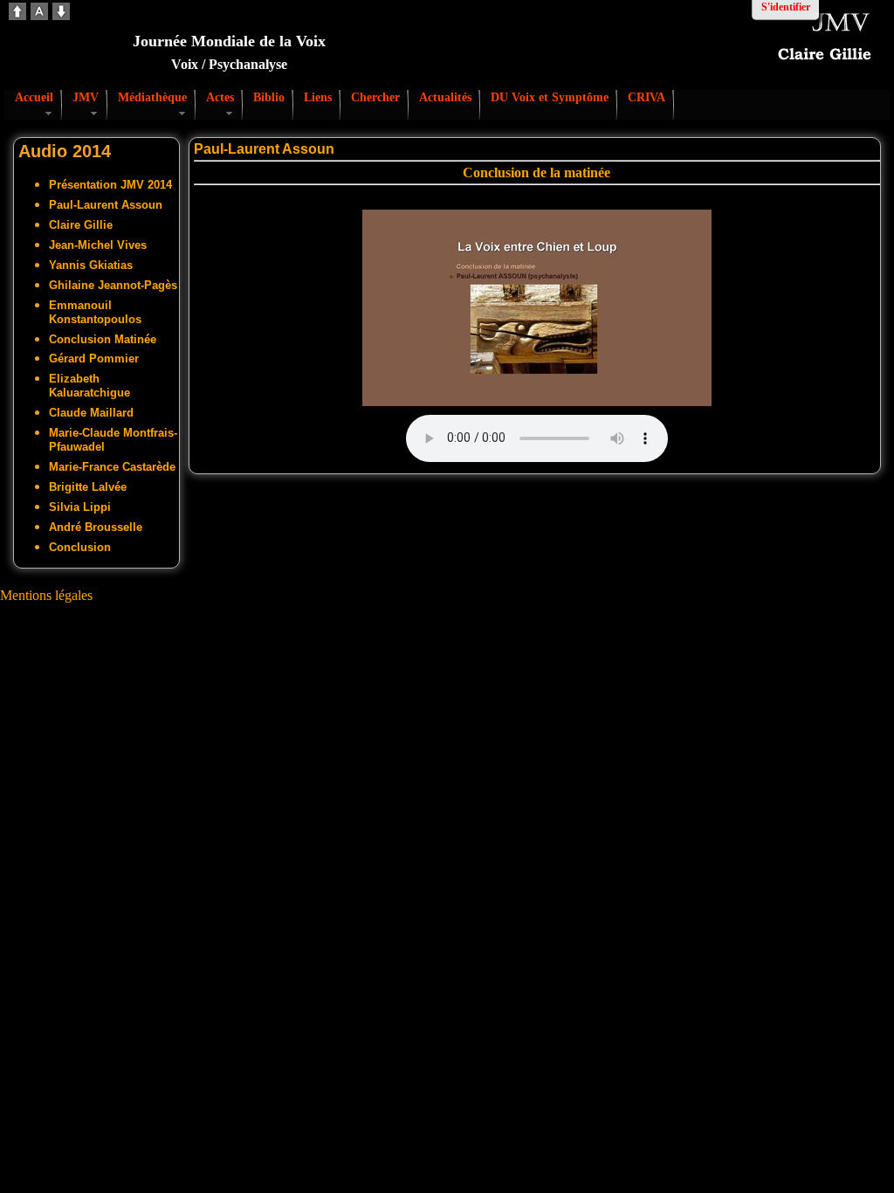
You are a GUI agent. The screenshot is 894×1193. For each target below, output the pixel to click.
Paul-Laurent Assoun (105, 204)
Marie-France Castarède (112, 466)
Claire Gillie (81, 224)
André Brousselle (95, 527)
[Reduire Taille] (61, 15)
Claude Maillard (91, 412)
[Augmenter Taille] (17, 15)
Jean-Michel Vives (98, 245)
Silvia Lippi (80, 507)
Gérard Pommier (94, 358)
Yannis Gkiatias (91, 265)
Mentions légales (46, 595)
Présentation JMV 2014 (110, 184)
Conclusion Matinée (102, 339)
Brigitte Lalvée (88, 486)
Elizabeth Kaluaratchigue (89, 385)
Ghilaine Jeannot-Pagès (113, 285)
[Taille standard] (39, 15)
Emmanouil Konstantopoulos (95, 312)
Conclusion (80, 547)
